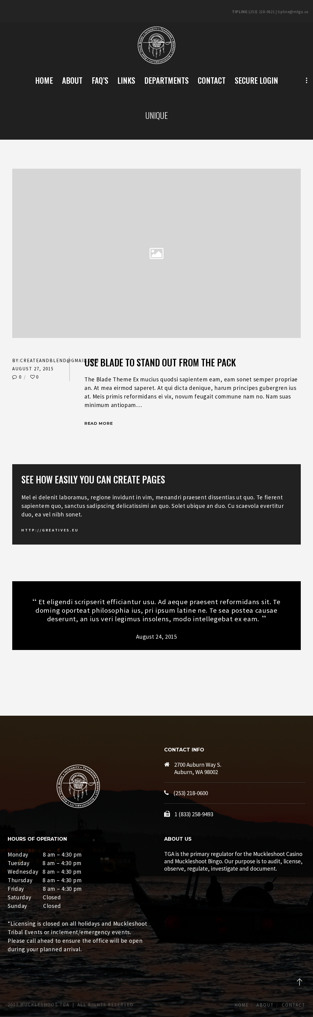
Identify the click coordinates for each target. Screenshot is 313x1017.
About (265, 1005)
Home (241, 1005)
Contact (293, 1005)
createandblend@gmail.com (59, 360)
